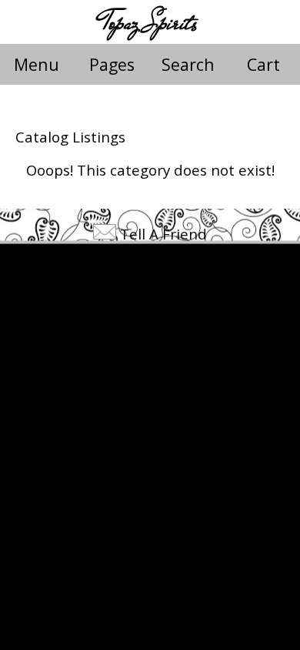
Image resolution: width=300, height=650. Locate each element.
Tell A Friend (163, 233)
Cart (263, 64)
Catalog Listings (70, 136)
